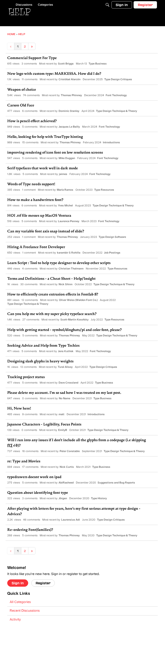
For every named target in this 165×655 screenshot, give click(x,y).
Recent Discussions (25, 610)
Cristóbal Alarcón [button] (69, 79)
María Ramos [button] (65, 190)
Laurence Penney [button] (68, 221)
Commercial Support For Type (32, 58)
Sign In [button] (18, 583)
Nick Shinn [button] (65, 284)
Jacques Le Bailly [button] (69, 127)
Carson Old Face (20, 105)
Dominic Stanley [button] (69, 111)
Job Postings (112, 253)
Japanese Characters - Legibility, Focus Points (44, 424)
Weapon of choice (21, 90)
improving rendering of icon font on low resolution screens (55, 153)
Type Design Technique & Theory (116, 111)
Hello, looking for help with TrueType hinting (45, 137)
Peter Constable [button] (70, 451)
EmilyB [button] (62, 430)
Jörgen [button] (63, 498)
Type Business (98, 63)
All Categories (20, 602)
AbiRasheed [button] (66, 482)
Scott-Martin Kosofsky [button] (74, 319)
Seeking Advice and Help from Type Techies (43, 346)
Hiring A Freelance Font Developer (36, 247)
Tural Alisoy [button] (65, 367)
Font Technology (116, 95)
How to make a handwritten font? (35, 200)
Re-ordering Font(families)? (30, 530)
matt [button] (61, 414)
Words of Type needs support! (31, 184)
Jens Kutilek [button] (65, 351)
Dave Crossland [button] (68, 383)
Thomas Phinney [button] (71, 95)
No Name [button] (64, 398)
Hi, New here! (19, 409)
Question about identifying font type (37, 493)
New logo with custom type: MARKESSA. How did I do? (54, 74)
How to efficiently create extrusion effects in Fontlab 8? (52, 294)
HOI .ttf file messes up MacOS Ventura (39, 216)
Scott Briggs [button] (66, 63)
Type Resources (104, 190)
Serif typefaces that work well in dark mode (42, 168)
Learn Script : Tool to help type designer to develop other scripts (58, 263)
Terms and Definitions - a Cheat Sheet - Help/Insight (51, 279)
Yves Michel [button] (65, 205)
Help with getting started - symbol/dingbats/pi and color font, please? (64, 330)
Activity (15, 619)
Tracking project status (26, 377)
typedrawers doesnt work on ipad (34, 477)
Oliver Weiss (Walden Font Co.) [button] (78, 300)
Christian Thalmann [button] (71, 268)
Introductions (111, 142)
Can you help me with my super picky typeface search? (52, 314)
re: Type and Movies (23, 461)
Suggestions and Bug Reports (116, 482)
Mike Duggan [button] (67, 158)
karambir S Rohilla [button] (68, 253)
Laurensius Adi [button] (70, 520)
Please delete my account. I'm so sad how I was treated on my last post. (64, 393)
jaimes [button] (63, 174)
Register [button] (43, 583)
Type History (99, 498)
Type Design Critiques (118, 79)
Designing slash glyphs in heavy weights (40, 361)
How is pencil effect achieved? (32, 121)
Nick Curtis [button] (67, 467)
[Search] (107, 4)
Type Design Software (112, 237)
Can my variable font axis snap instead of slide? (45, 231)
